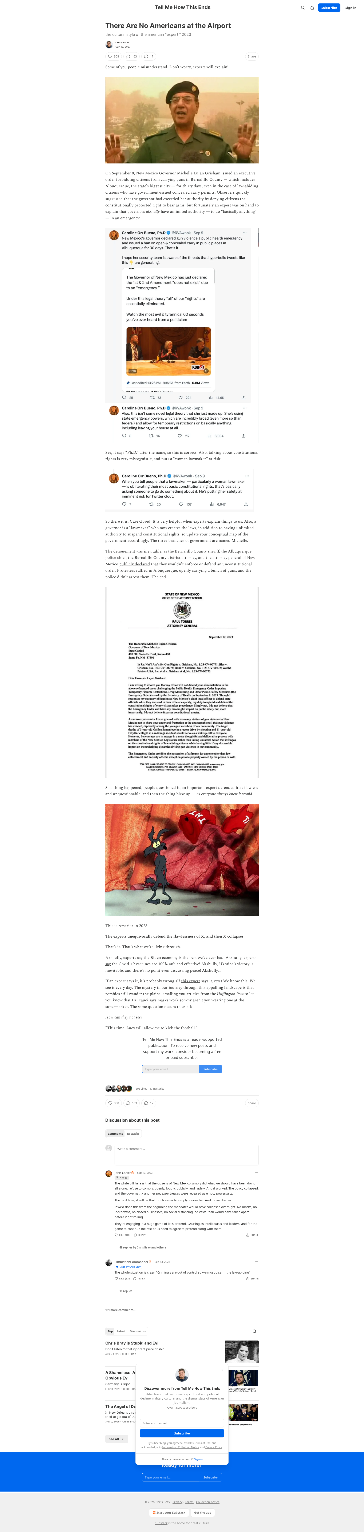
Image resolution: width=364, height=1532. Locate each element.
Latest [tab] (121, 1331)
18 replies (125, 1291)
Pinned (123, 1177)
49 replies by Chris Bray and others (142, 1247)
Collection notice (207, 1502)
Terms (189, 1502)
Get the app (202, 1513)
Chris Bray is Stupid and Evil (132, 1343)
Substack (161, 1523)
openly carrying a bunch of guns (207, 570)
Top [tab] (110, 1331)
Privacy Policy (213, 1447)
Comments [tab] (115, 1134)
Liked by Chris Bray (130, 1266)
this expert (190, 981)
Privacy (177, 1502)
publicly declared (134, 564)
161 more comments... (120, 1310)
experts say (133, 958)
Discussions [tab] (138, 1331)
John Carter (123, 1173)
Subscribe (329, 7)
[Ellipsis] (256, 1172)
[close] (222, 1370)
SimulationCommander (131, 1262)
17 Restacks (157, 1088)
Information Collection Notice (180, 1447)
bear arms (176, 205)
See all (114, 1439)
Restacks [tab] (133, 1134)
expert (225, 205)
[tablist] (123, 1133)
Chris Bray (122, 42)
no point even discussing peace (172, 970)
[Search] (303, 7)
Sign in (350, 7)
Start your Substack (171, 1513)
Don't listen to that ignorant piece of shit (134, 1349)
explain (111, 212)
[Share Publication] (312, 7)
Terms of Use (202, 1443)
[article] (182, 1352)
